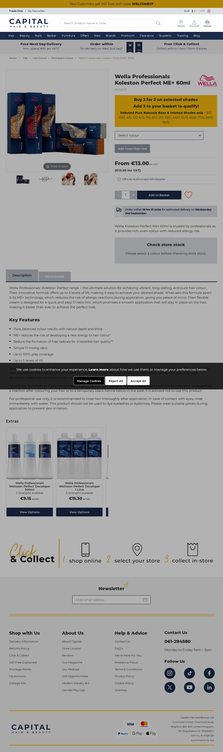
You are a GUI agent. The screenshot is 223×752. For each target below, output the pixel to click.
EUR (187, 10)
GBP (202, 10)
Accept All (138, 381)
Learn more (99, 369)
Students (165, 35)
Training (182, 35)
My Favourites (36, 10)
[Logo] (28, 23)
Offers (84, 35)
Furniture (68, 35)
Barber (52, 35)
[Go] (158, 23)
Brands (111, 35)
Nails (38, 35)
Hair (11, 35)
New (97, 35)
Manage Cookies (89, 381)
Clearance (147, 35)
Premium (128, 35)
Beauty (25, 35)
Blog (197, 35)
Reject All (116, 381)
